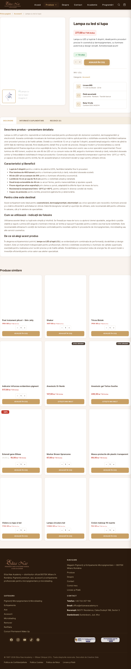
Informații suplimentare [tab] (31, 121)
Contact (78, 5)
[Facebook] (11, 639)
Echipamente (10, 605)
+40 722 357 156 (83, 601)
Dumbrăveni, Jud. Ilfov (90, 615)
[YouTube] (24, 639)
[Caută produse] (118, 4)
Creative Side (93, 657)
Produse (50, 5)
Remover (8, 622)
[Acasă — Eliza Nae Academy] (12, 5)
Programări (107, 5)
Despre (65, 5)
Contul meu (72, 585)
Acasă (37, 5)
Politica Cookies (36, 662)
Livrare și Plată (73, 590)
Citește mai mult (65, 402)
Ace (5, 609)
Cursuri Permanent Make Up (17, 631)
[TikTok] (31, 639)
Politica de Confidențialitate (15, 662)
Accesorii (18, 14)
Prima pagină (5, 14)
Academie (92, 5)
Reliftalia (8, 627)
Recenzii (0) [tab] (55, 121)
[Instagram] (18, 639)
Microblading (10, 618)
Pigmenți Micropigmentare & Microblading (23, 601)
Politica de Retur (53, 662)
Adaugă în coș (97, 62)
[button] (61, 20)
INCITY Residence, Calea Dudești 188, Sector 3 (98, 610)
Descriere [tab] (8, 121)
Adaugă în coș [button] (21, 333)
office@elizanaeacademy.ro (85, 605)
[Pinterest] (38, 639)
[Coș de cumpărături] (124, 4)
